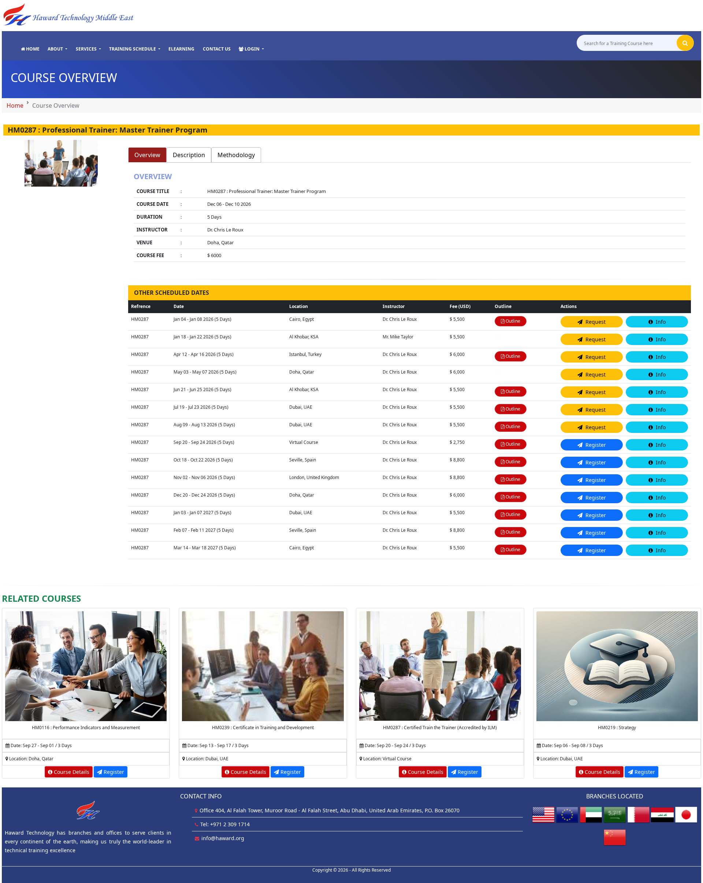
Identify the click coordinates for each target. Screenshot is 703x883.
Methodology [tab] (236, 155)
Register (113, 771)
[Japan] (686, 814)
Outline (512, 321)
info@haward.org (222, 838)
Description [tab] (189, 155)
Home (15, 105)
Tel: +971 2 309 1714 (225, 824)
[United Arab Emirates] (591, 814)
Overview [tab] (147, 155)
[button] (57, 49)
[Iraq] (662, 814)
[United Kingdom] (567, 814)
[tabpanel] (409, 218)
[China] (614, 837)
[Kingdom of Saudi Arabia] (614, 814)
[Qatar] (638, 814)
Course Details (70, 771)
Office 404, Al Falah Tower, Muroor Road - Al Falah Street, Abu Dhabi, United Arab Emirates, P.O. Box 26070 (330, 810)
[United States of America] (543, 814)
